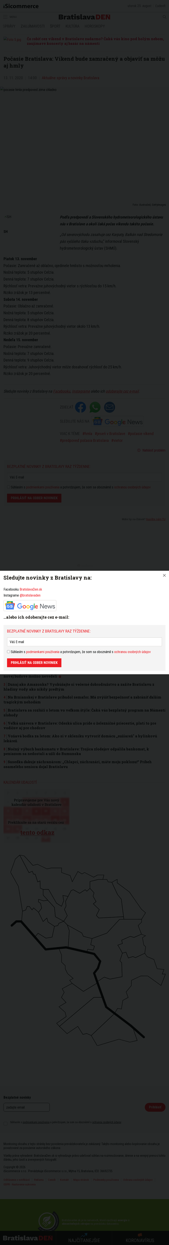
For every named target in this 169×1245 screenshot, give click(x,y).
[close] (164, 575)
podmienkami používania (42, 652)
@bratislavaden (30, 595)
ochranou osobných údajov (132, 652)
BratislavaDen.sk (31, 589)
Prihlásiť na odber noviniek (34, 663)
